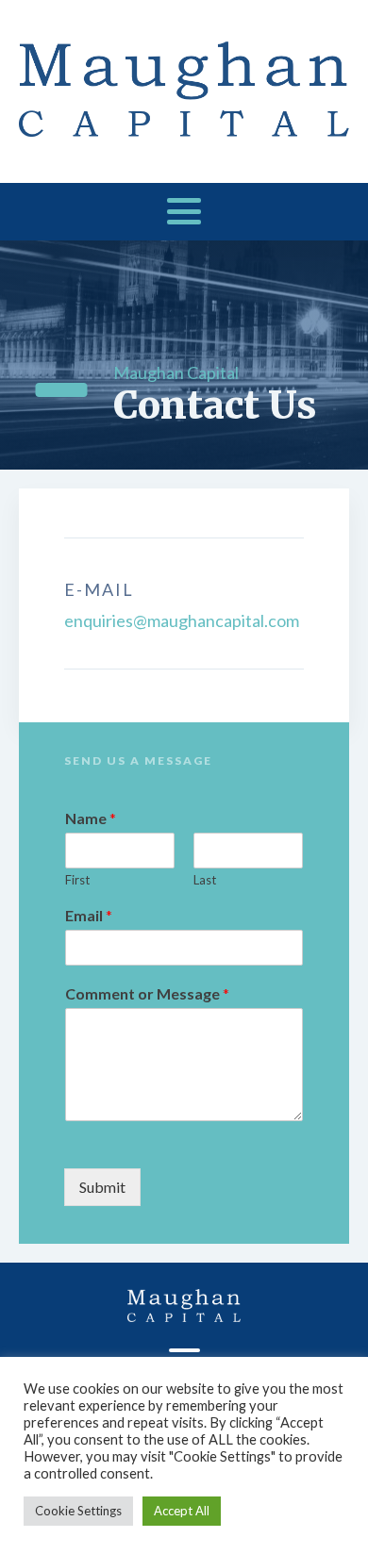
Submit (102, 1187)
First (77, 879)
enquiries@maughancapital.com (181, 620)
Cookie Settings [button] (78, 1510)
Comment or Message (147, 993)
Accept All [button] (181, 1510)
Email (88, 915)
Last (204, 879)
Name (90, 818)
